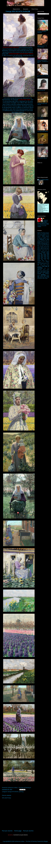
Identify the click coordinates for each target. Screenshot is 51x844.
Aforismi (39, 232)
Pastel (48, 252)
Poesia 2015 (40, 257)
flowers (47, 272)
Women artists (40, 271)
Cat (38, 239)
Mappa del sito (16, 9)
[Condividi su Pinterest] (24, 789)
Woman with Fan (39, 270)
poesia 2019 (43, 276)
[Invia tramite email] (20, 789)
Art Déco (47, 233)
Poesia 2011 (46, 255)
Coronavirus (43, 240)
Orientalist (43, 252)
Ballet (43, 235)
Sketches (38, 263)
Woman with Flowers (46, 270)
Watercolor (39, 269)
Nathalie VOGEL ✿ (41, 90)
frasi (43, 273)
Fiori (38, 245)
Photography (39, 253)
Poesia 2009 (46, 254)
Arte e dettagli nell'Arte (43, 179)
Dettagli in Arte (40, 242)
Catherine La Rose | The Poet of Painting (42, 46)
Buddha (44, 238)
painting (21, 791)
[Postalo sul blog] (21, 789)
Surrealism (39, 266)
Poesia (47, 253)
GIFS (45, 245)
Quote (43, 260)
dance (38, 272)
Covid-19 (43, 241)
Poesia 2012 (40, 256)
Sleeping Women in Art (45, 263)
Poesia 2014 (46, 256)
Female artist (44, 243)
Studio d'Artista (46, 264)
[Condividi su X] (22, 789)
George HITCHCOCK (13, 791)
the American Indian (41, 278)
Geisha (48, 245)
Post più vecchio (28, 831)
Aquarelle (44, 233)
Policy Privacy (35, 9)
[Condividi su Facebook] (23, 789)
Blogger (46, 841)
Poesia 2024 (46, 259)
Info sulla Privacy (6, 798)
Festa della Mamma (45, 244)
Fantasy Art (39, 243)
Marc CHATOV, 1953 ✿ (42, 158)
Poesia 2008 (40, 254)
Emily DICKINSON (46, 242)
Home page (17, 831)
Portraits (39, 260)
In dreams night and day (44, 246)
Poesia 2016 (46, 257)
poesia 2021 (42, 277)
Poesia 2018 (46, 258)
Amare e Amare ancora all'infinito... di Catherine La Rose (42, 61)
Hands (38, 246)
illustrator (47, 273)
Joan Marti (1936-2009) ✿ (42, 131)
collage (47, 271)
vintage (46, 278)
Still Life (39, 264)
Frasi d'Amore (42, 245)
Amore (41, 233)
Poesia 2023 (40, 259)
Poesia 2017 (40, 258)
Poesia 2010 (40, 255)
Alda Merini (43, 232)
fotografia (39, 273)
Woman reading (46, 269)
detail (41, 272)
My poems (25, 9)
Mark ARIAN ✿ (40, 117)
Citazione (38, 240)
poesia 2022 (47, 277)
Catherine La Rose (44, 239)
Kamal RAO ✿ (40, 144)
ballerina (44, 271)
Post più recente (7, 831)
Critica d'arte (47, 241)
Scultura (47, 261)
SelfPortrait (39, 262)
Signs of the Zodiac (45, 262)
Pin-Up (44, 253)
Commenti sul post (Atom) (20, 835)
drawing (44, 272)
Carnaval (47, 238)
